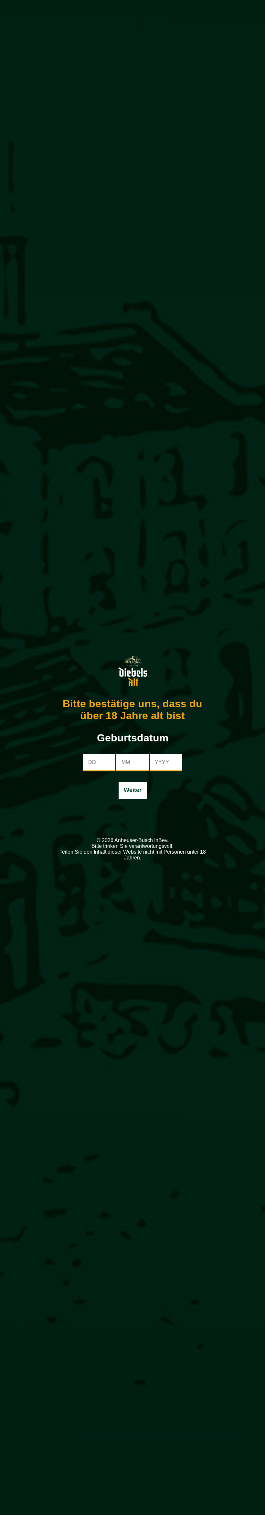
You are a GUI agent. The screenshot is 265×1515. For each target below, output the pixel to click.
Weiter (133, 790)
